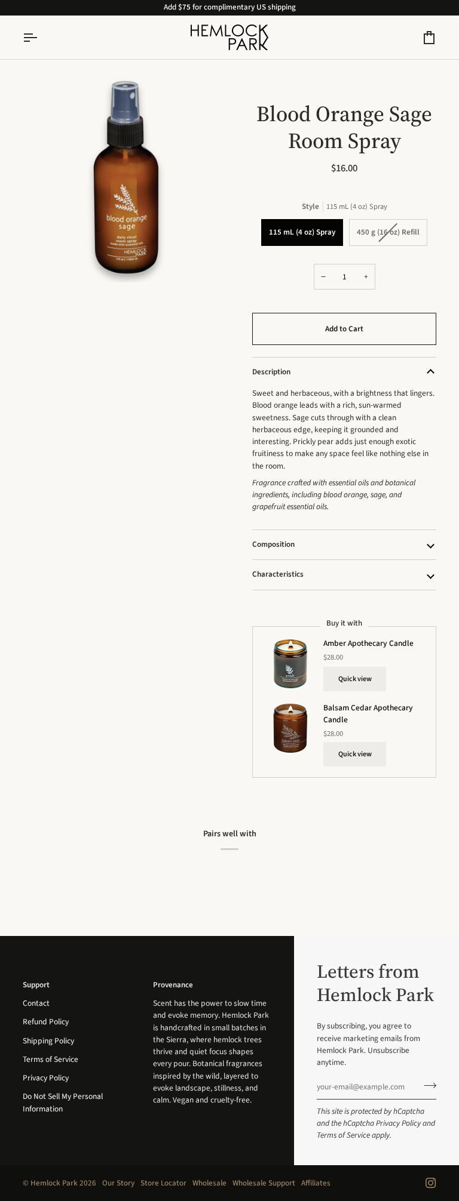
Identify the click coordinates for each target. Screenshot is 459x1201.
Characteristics (278, 574)
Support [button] (36, 985)
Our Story (118, 1183)
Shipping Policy (48, 1040)
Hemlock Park (54, 1183)
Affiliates (316, 1183)
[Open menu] (41, 37)
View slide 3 (64, 289)
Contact (36, 1003)
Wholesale (209, 1183)
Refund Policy (46, 1021)
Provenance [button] (173, 985)
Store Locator (163, 1183)
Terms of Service (343, 1135)
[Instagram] (431, 1183)
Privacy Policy (398, 1123)
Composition (273, 544)
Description (271, 372)
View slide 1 (36, 289)
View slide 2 (50, 289)
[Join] (426, 1085)
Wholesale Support (263, 1183)
